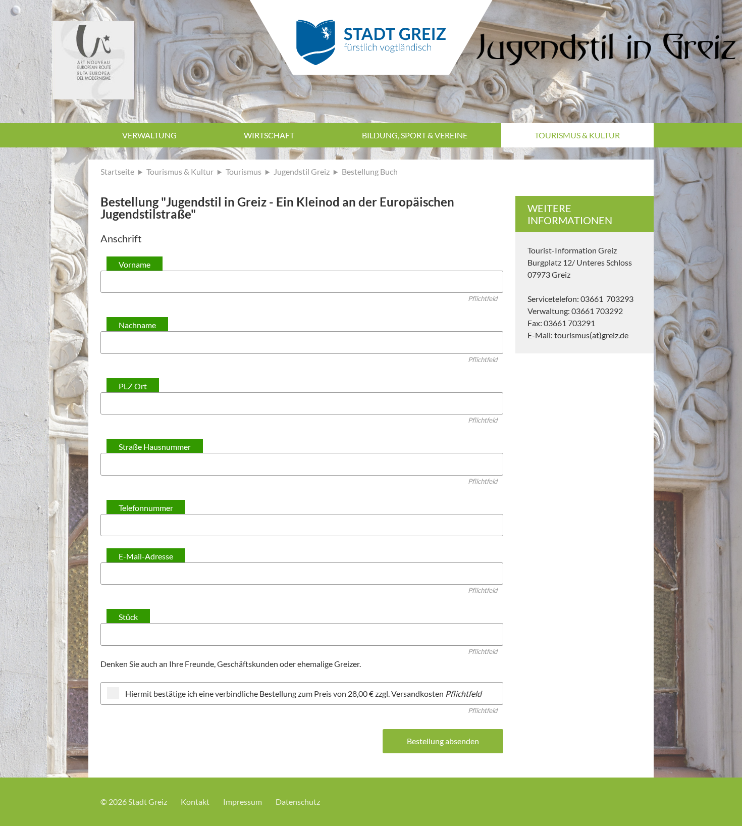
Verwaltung (149, 135)
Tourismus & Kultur (577, 135)
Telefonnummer (146, 507)
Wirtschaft (269, 135)
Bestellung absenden (443, 741)
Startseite (117, 171)
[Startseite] (371, 35)
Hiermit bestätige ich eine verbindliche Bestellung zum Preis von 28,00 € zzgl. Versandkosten (303, 693)
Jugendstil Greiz (302, 171)
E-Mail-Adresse (146, 556)
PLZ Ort (133, 386)
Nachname (137, 325)
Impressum (242, 801)
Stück (128, 617)
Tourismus (243, 171)
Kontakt (195, 801)
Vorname (134, 264)
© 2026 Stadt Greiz (133, 801)
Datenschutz (298, 801)
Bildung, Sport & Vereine (414, 135)
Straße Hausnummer (155, 446)
